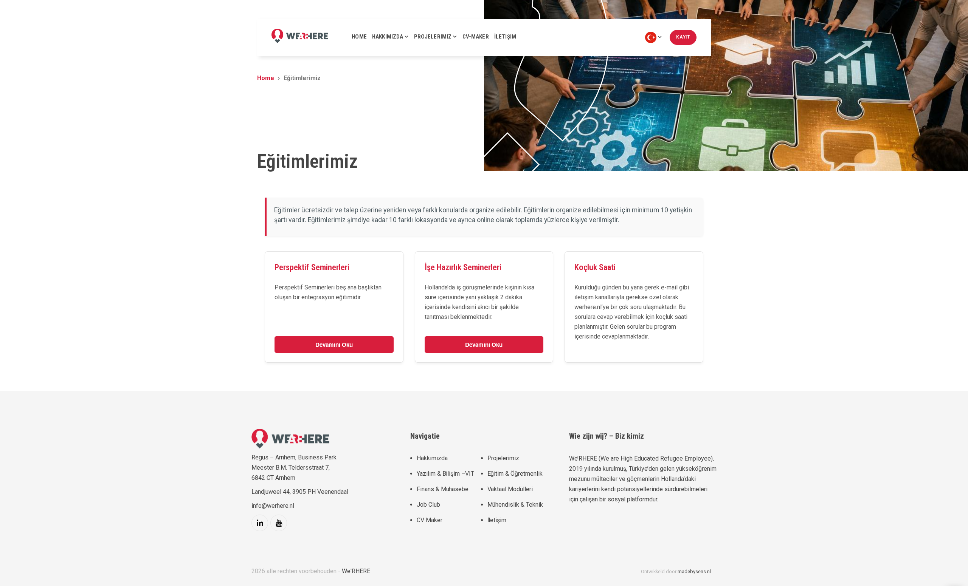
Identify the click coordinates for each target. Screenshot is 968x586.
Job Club (428, 504)
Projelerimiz (503, 458)
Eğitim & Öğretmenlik (515, 473)
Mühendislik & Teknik (515, 504)
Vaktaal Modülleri (510, 489)
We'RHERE (356, 571)
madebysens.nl (694, 571)
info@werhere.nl (272, 505)
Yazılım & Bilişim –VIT (445, 473)
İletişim (497, 520)
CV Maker (429, 520)
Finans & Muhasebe (442, 489)
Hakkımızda (432, 458)
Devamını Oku (334, 344)
